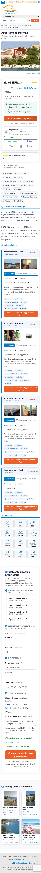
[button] (20, 157)
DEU (26, 704)
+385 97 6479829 (13, 137)
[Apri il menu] (3, 2)
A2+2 (20, 88)
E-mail (8, 673)
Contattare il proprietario (22, 119)
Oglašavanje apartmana (24, 863)
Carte (13, 146)
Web (30, 146)
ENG (19, 704)
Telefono (13, 682)
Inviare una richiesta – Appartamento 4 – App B (22, 508)
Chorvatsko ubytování (13, 869)
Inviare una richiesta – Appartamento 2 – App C (22, 389)
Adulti (8, 637)
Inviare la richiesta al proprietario (21, 755)
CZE (13, 704)
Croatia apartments (26, 867)
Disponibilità (22, 273)
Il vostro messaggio (18, 716)
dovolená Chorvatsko (28, 869)
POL (7, 712)
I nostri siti (16, 867)
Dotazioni (10, 273)
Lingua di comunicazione (16, 699)
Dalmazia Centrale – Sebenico (11, 25)
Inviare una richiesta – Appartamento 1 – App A (22, 314)
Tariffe (33, 273)
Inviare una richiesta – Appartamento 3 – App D (22, 461)
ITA (6, 704)
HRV (26, 708)
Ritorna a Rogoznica (11, 165)
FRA (13, 708)
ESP (7, 708)
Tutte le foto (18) (33, 73)
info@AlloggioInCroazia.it (23, 859)
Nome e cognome (13, 663)
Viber (31, 141)
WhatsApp (14, 141)
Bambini (14, 647)
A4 (35, 88)
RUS (20, 708)
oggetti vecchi (7, 867)
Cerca (35, 20)
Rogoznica (27, 25)
